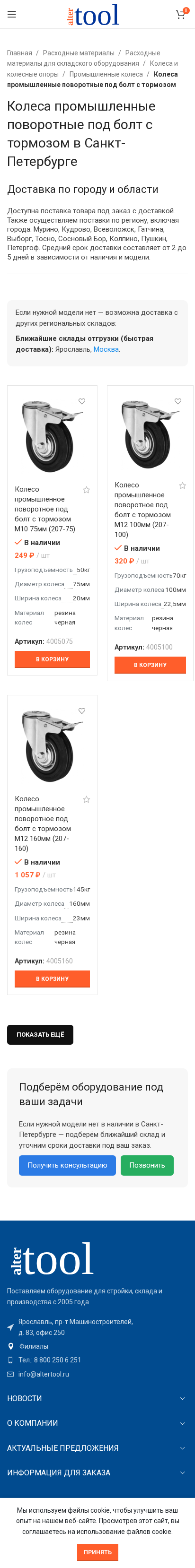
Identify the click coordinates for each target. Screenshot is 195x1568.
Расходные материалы (79, 53)
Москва (106, 349)
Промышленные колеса (107, 74)
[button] (52, 659)
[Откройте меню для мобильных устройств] (11, 14)
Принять (98, 1552)
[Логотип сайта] (97, 13)
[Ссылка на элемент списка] (97, 1346)
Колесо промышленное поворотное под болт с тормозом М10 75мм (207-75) (45, 509)
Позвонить (147, 1165)
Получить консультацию (67, 1165)
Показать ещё (40, 1034)
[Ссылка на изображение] (59, 1257)
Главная (20, 53)
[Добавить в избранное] (81, 401)
